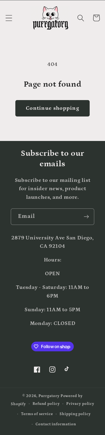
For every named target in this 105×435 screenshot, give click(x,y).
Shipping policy (75, 414)
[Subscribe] (86, 216)
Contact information (56, 424)
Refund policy (46, 404)
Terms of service (37, 414)
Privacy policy (80, 404)
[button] (8, 18)
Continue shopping (52, 108)
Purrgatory (49, 396)
